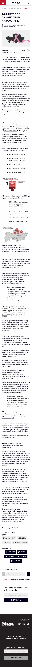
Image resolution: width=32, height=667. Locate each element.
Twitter (22, 552)
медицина (22, 538)
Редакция (20, 636)
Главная (4, 8)
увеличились (6, 277)
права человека (9, 538)
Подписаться (16, 600)
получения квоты (10, 370)
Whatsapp (16, 561)
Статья (26, 8)
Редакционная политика (16, 638)
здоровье (6, 542)
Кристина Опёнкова (13, 53)
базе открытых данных (10, 360)
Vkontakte (10, 556)
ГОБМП (4, 315)
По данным (5, 135)
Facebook (11, 552)
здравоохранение (20, 542)
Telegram (23, 556)
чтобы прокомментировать (17, 579)
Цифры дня (18, 8)
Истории (11, 8)
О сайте (11, 636)
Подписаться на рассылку (14, 648)
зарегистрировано (10, 131)
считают (10, 259)
